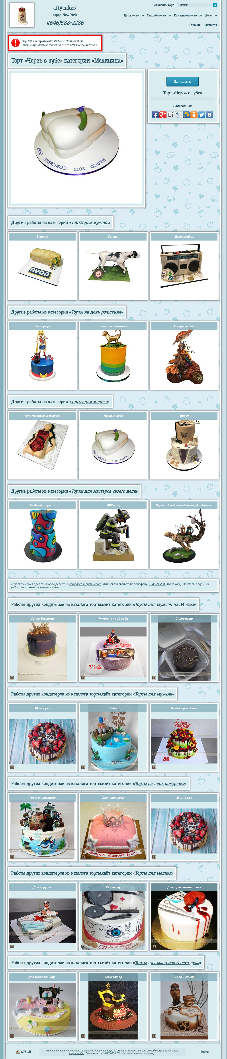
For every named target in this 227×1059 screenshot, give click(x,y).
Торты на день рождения (96, 312)
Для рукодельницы (42, 977)
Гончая (113, 236)
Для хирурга (42, 887)
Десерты (211, 15)
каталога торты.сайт (85, 584)
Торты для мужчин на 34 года (164, 604)
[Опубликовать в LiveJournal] (178, 114)
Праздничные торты (188, 15)
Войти (205, 1051)
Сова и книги (184, 977)
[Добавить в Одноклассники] (194, 114)
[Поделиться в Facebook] (155, 114)
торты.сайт (76, 1053)
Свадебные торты (159, 15)
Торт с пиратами (42, 797)
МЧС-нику (113, 505)
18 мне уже (42, 708)
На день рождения (184, 708)
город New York (65, 15)
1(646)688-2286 (65, 23)
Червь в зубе (113, 415)
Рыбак (113, 708)
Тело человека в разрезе (42, 415)
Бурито (42, 236)
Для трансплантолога (184, 887)
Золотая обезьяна (113, 326)
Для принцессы (113, 797)
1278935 (25, 1051)
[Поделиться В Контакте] (209, 114)
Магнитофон (184, 236)
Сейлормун (42, 326)
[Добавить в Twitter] (201, 114)
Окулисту (113, 887)
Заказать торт (164, 5)
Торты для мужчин (89, 222)
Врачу (184, 415)
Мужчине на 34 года (113, 618)
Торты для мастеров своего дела (103, 491)
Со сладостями (42, 618)
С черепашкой (184, 326)
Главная (194, 25)
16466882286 (157, 584)
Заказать (182, 81)
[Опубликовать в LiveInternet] (170, 114)
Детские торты (134, 15)
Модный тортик (42, 505)
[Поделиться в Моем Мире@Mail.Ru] (186, 114)
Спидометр (184, 618)
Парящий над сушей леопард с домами (184, 505)
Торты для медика (89, 401)
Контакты (210, 25)
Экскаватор (113, 977)
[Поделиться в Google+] (162, 114)
